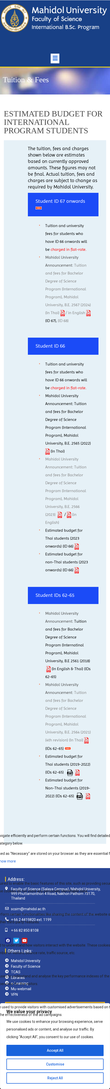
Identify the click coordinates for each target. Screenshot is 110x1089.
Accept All (55, 1050)
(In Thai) (52, 312)
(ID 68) (63, 320)
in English (77, 312)
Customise (55, 1064)
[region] (55, 1046)
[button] (55, 58)
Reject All (55, 1078)
